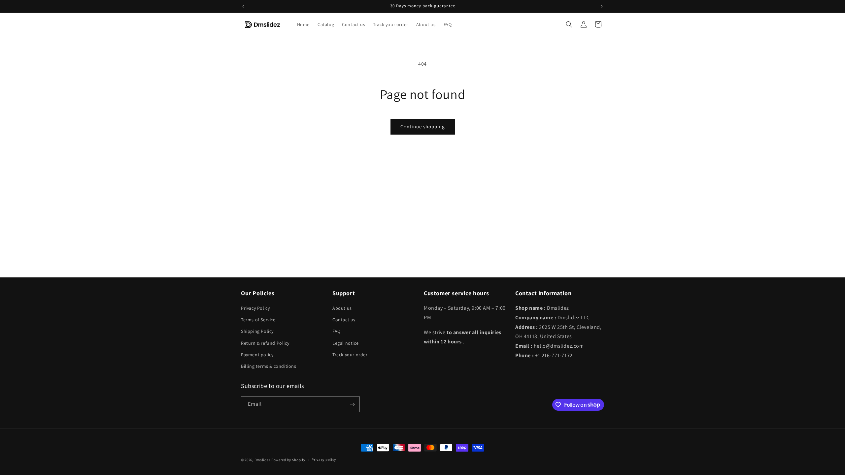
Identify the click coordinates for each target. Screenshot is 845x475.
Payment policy (257, 355)
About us (342, 308)
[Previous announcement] (243, 6)
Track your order (350, 355)
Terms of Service (258, 320)
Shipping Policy (257, 331)
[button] (569, 24)
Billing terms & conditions (268, 366)
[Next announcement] (601, 6)
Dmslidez (262, 460)
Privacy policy (324, 459)
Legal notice (345, 343)
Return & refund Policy (265, 343)
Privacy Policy (255, 308)
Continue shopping (422, 126)
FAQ (336, 331)
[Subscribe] (352, 404)
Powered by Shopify (288, 460)
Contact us (343, 320)
